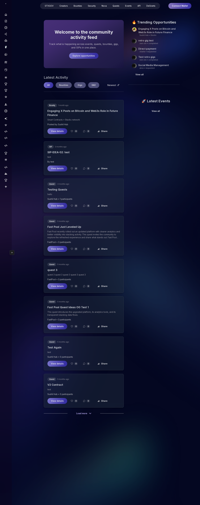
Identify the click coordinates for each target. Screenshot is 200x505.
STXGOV (49, 6)
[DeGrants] (6, 77)
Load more (81, 413)
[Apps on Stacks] (6, 34)
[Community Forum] (6, 174)
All (48, 85)
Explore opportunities (84, 55)
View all (139, 74)
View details (57, 131)
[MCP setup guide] (6, 146)
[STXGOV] (6, 21)
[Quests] (6, 62)
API (139, 6)
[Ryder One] (6, 28)
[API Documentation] (6, 131)
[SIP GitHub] (6, 180)
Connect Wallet (180, 6)
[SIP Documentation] (6, 167)
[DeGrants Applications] (6, 84)
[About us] (6, 125)
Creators (63, 6)
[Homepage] (6, 15)
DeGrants (150, 6)
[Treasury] (6, 160)
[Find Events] (6, 70)
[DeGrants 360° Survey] (6, 97)
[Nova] (6, 119)
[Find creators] (6, 104)
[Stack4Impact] (6, 47)
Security (92, 6)
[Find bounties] (6, 55)
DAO (94, 85)
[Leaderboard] (6, 40)
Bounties (78, 6)
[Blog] (6, 138)
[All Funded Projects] (6, 90)
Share (104, 131)
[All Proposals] (6, 153)
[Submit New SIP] (6, 187)
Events (128, 6)
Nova (104, 6)
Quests (116, 6)
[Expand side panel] (12, 252)
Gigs (80, 85)
